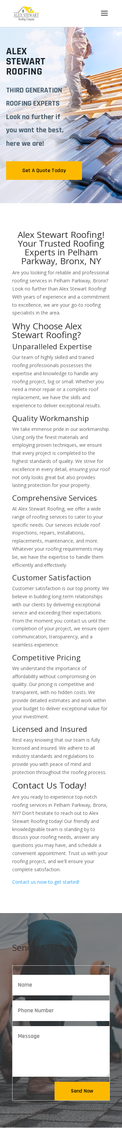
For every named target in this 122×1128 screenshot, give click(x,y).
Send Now (82, 1091)
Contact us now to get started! (45, 882)
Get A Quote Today (44, 170)
